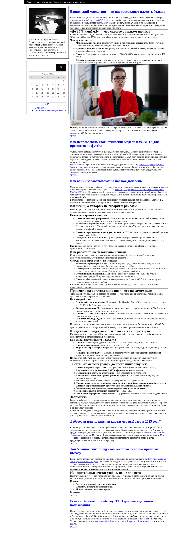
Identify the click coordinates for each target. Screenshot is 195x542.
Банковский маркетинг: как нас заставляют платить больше (117, 11)
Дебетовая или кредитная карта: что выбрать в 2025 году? (115, 421)
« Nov (46, 104)
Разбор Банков (34, 2)
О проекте (47, 2)
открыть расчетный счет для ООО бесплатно (92, 20)
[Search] (61, 67)
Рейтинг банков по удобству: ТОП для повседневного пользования (111, 503)
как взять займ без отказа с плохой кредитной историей (122, 521)
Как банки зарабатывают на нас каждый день (106, 181)
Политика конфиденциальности (69, 2)
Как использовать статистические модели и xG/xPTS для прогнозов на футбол (114, 144)
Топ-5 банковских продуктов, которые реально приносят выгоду (114, 451)
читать (73, 136)
